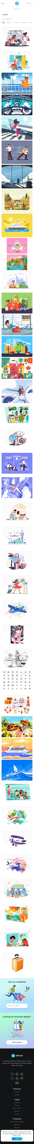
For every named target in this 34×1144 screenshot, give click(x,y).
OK (17, 1138)
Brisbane (5, 621)
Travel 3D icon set (7, 974)
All (3, 22)
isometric (16, 22)
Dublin (4, 548)
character (9, 22)
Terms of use (17, 1108)
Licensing (17, 1102)
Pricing (17, 1092)
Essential (5, 692)
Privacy (17, 1105)
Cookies (17, 1114)
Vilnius (4, 597)
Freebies (17, 1095)
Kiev (4, 901)
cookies (9, 1132)
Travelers (5, 426)
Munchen (5, 524)
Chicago (5, 450)
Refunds (17, 1111)
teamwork (24, 22)
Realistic (5, 646)
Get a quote (17, 1042)
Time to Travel (7, 475)
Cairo (4, 877)
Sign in (29, 3)
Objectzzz (5, 852)
